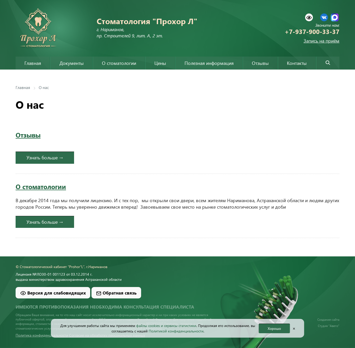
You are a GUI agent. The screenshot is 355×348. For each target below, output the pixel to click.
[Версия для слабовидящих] (309, 17)
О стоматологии (41, 186)
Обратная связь (119, 293)
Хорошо (274, 328)
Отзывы (260, 63)
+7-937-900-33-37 (312, 31)
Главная (32, 63)
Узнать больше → (45, 157)
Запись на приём (321, 41)
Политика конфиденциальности (42, 335)
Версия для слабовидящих (56, 293)
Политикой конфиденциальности (176, 331)
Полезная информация (209, 63)
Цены (160, 63)
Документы (72, 63)
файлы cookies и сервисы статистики (166, 325)
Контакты (297, 63)
